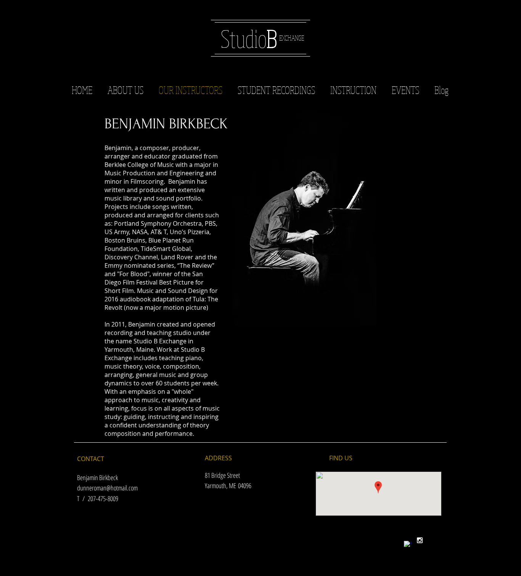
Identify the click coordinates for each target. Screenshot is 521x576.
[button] (276, 89)
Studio (249, 38)
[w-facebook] (408, 545)
